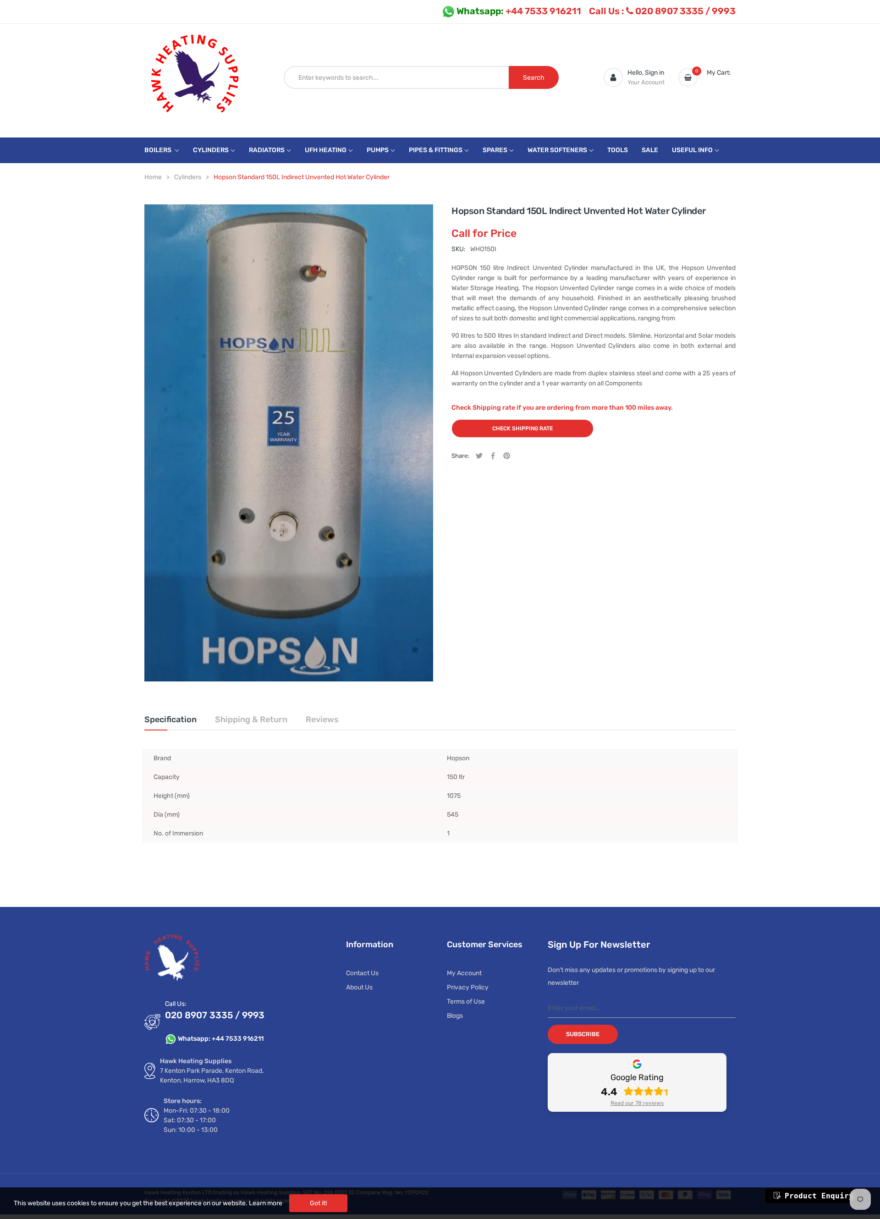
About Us (359, 987)
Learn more (265, 1203)
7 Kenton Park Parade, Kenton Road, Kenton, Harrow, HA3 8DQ (212, 1075)
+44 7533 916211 (518, 10)
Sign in (654, 73)
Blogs (455, 1016)
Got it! (318, 1203)
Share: (460, 455)
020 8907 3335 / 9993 (662, 10)
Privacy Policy (468, 987)
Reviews (322, 719)
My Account (464, 973)
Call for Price (484, 233)
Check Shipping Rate (522, 428)
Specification (170, 719)
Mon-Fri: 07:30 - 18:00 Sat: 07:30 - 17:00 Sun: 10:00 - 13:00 (197, 1120)
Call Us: (176, 1004)
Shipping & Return (251, 719)
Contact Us (362, 973)
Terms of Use (466, 1001)
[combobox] (396, 77)
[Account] (613, 77)
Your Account (646, 82)
